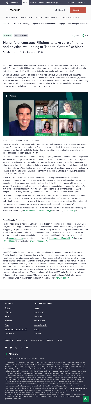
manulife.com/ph (16, 238)
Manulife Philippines (38, 241)
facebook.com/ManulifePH (61, 238)
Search (61, 9)
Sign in (76, 9)
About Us (33, 2)
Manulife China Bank (47, 3)
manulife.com (62, 278)
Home (25, 2)
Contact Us (81, 2)
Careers (71, 2)
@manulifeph (9, 241)
